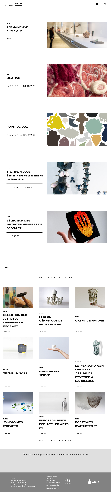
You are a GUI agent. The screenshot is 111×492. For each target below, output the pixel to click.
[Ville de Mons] (93, 482)
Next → (71, 278)
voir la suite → (8, 331)
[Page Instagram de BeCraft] (104, 4)
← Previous (42, 278)
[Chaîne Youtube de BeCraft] (97, 4)
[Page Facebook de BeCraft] (101, 4)
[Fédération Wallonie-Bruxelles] (67, 482)
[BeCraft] (9, 12)
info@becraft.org (52, 476)
